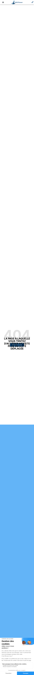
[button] (3, 2)
